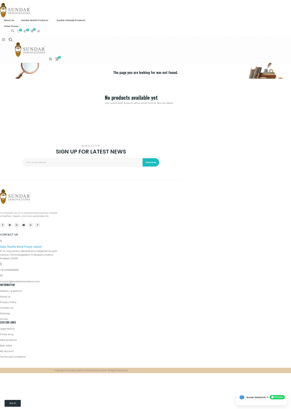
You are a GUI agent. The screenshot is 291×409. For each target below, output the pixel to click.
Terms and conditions (13, 357)
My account (7, 351)
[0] (18, 31)
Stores (4, 319)
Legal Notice (7, 329)
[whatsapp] (30, 225)
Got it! (12, 403)
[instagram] (16, 225)
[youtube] (23, 225)
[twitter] (9, 225)
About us (5, 296)
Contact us (6, 308)
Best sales (6, 345)
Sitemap (5, 313)
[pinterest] (37, 225)
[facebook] (2, 225)
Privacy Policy (8, 302)
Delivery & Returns (11, 291)
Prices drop (7, 334)
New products (8, 340)
